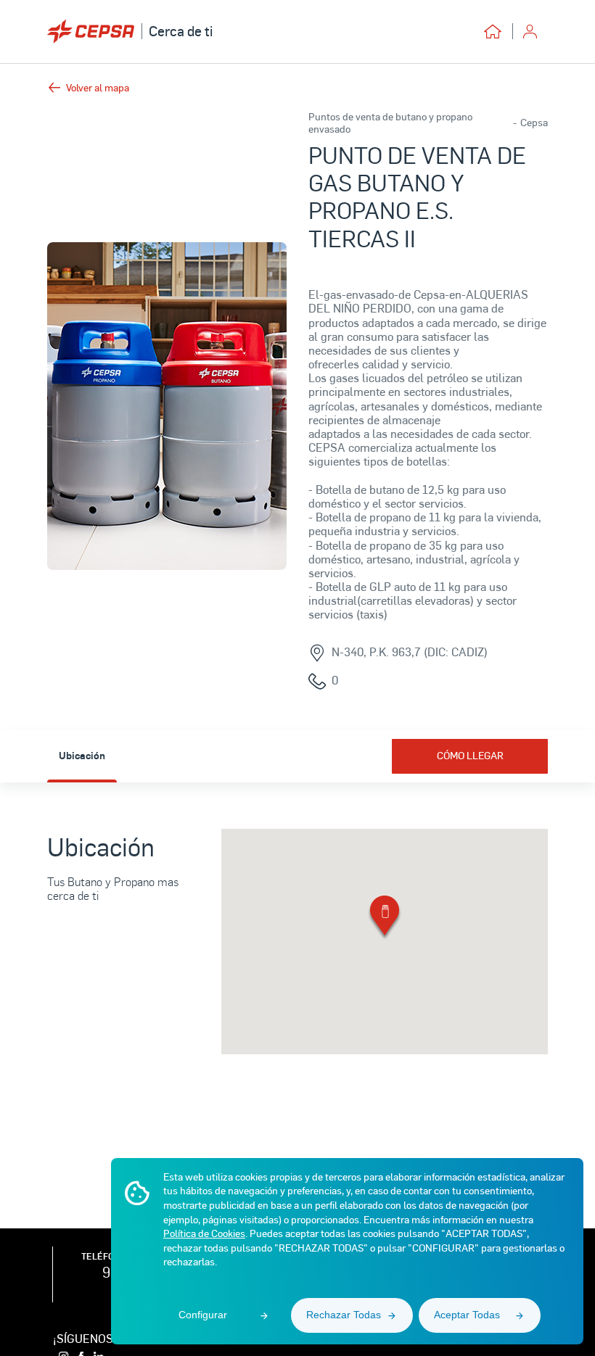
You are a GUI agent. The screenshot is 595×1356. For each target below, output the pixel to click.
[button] (384, 918)
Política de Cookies (204, 1233)
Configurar (202, 1314)
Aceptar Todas (467, 1314)
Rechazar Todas (343, 1314)
